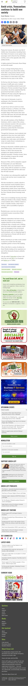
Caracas (12, 16)
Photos (3, 621)
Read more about (9, 674)
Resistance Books (6, 644)
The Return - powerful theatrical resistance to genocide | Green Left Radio (14, 489)
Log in (25, 1)
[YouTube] (2, 538)
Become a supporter (8, 294)
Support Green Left (8, 461)
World (22, 19)
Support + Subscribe (15, 1)
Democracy (4, 264)
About (3, 631)
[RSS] (26, 538)
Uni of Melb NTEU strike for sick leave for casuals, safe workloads (12, 546)
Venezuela (16, 272)
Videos (3, 625)
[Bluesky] (8, 22)
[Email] (14, 22)
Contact (4, 634)
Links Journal (5, 642)
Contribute (4, 633)
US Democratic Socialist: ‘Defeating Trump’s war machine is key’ (13, 562)
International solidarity (13, 264)
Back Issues (5, 615)
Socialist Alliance (6, 646)
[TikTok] (10, 538)
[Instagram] (14, 538)
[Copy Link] (16, 22)
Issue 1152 (16, 19)
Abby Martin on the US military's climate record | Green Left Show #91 (12, 505)
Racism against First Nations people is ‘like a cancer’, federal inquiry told (13, 558)
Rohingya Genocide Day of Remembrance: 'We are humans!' (14, 518)
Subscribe (13, 256)
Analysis (4, 610)
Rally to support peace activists (10, 431)
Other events (14, 436)
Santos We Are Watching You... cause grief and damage (13, 417)
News (3, 608)
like (13, 258)
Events (3, 636)
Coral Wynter (5, 16)
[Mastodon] (2, 22)
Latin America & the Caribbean (8, 267)
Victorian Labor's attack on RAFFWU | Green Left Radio (13, 496)
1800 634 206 (15, 302)
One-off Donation (11, 290)
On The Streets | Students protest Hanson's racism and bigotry (13, 501)
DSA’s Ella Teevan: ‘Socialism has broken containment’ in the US (12, 567)
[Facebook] (5, 22)
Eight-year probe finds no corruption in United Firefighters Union (14, 550)
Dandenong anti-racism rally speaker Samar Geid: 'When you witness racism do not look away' (13, 523)
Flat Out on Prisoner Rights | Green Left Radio (14, 493)
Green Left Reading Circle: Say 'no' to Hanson (13, 421)
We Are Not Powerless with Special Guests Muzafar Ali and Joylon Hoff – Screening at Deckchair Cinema (13, 427)
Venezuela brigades (6, 269)
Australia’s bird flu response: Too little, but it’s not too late (14, 554)
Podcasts (4, 623)
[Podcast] (5, 538)
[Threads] (23, 538)
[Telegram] (17, 538)
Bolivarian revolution (16, 269)
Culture (3, 614)
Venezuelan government (7, 272)
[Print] (11, 22)
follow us (6, 260)
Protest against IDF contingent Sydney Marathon (12, 514)
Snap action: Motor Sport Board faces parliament (11, 413)
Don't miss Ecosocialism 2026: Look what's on (14, 527)
